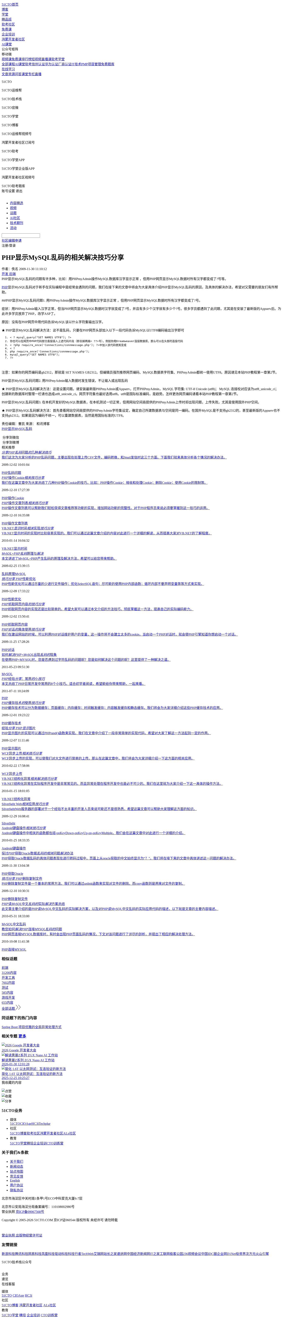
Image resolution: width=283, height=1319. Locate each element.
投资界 (241, 1254)
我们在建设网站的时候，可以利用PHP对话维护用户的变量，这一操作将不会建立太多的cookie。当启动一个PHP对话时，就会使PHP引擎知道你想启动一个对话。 (120, 634)
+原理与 (23, 553)
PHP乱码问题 (11, 472)
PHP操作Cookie (13, 498)
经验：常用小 (23, 679)
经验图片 (19, 728)
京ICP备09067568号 (30, 1211)
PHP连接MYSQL (14, 949)
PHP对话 (8, 650)
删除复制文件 (22, 878)
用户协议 (16, 1185)
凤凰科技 (48, 1254)
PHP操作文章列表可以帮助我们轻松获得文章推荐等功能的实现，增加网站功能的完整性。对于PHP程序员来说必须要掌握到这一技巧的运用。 (106, 508)
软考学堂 (58, 59)
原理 (11, 574)
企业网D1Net (226, 1254)
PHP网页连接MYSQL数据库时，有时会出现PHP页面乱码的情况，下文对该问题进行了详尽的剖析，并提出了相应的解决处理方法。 (98, 934)
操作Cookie (23, 477)
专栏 (31, 74)
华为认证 (51, 64)
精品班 (7, 19)
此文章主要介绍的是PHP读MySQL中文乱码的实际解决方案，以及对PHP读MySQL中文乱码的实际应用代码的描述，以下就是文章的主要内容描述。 (110, 909)
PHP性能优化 (11, 599)
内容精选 (16, 203)
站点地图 (16, 1171)
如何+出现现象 (29, 654)
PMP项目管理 (91, 64)
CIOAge (25, 1123)
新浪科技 (8, 1254)
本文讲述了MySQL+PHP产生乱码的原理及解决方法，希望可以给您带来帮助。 (59, 558)
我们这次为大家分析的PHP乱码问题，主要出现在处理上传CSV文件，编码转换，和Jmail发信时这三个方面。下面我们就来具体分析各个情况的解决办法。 (114, 457)
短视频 (36, 59)
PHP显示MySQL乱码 (17, 429)
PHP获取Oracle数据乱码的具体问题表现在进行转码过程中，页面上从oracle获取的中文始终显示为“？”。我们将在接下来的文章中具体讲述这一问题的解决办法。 (119, 858)
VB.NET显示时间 (14, 548)
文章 (5, 74)
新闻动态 (16, 1166)
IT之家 (155, 1254)
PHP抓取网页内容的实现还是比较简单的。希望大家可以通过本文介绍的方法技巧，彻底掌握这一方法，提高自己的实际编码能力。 (98, 609)
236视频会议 (192, 1254)
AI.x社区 (69, 1133)
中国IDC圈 (209, 1254)
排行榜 (26, 59)
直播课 (46, 59)
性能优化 (19, 579)
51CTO (15, 1123)
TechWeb (87, 1254)
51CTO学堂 (18, 1143)
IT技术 (76, 64)
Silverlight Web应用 (25, 804)
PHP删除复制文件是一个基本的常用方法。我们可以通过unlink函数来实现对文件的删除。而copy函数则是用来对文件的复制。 (93, 883)
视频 (13, 208)
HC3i (35, 1123)
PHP (5, 287)
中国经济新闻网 (138, 1254)
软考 (28, 64)
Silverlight (8, 823)
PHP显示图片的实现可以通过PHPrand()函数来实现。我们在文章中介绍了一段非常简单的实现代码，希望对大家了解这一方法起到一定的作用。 (106, 733)
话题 (13, 213)
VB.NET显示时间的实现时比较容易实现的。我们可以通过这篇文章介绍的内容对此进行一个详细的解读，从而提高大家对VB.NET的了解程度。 (107, 533)
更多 (22, 1036)
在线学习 (8, 69)
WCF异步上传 (22, 753)
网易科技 (34, 1254)
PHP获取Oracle (12, 873)
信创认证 (38, 64)
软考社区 (8, 24)
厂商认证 (64, 64)
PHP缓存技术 (11, 723)
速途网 (122, 1254)
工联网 (165, 1254)
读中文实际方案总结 (33, 904)
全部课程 (8, 64)
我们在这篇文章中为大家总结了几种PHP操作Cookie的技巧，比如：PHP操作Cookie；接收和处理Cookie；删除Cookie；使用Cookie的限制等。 (105, 482)
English (15, 1180)
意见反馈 (16, 1176)
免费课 (7, 29)
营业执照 (9, 1235)
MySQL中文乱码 (14, 924)
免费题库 (107, 64)
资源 (11, 74)
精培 (30, 1143)
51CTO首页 (10, 4)
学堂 (5, 14)
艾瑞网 (99, 1254)
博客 (5, 9)
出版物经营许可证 (29, 1235)
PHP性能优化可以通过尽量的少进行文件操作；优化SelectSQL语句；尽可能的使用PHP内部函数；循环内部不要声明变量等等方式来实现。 (103, 584)
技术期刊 (16, 223)
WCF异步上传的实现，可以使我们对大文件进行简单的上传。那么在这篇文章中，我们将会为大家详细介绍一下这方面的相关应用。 (98, 758)
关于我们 (16, 1161)
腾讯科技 (21, 1254)
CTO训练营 (55, 1143)
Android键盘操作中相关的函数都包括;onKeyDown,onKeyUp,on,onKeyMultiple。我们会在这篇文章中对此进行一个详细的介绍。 (93, 833)
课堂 (25, 74)
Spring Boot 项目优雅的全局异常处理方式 (32, 1027)
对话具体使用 (23, 629)
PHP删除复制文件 (15, 899)
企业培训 (8, 34)
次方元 (251, 1254)
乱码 (5, 574)
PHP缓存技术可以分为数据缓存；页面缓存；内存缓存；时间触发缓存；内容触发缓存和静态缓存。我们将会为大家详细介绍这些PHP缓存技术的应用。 (112, 708)
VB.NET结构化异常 (29, 778)
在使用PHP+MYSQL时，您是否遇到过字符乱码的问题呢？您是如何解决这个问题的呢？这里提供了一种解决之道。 (86, 659)
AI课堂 (7, 44)
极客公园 (176, 1254)
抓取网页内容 (23, 604)
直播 (38, 74)
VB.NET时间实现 (28, 528)
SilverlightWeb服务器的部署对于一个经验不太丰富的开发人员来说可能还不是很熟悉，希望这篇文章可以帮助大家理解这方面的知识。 (99, 809)
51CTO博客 (18, 1133)
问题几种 (26, 452)
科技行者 (74, 1254)
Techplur (44, 1123)
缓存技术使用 (23, 703)
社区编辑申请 (12, 240)
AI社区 (15, 218)
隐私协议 (16, 1190)
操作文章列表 (25, 503)
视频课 (7, 59)
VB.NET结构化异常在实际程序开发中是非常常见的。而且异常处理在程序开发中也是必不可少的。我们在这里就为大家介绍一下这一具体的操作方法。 (112, 783)
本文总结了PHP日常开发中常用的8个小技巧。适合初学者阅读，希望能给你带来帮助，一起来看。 (73, 684)
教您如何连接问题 (32, 929)
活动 (13, 228)
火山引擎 (262, 1254)
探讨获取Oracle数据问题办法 (37, 853)
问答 (18, 74)
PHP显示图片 (11, 748)
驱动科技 (61, 1254)
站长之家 (110, 1254)
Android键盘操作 (24, 828)
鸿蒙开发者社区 (13, 39)
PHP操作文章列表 (15, 523)
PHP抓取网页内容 (15, 624)
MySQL (20, 574)
